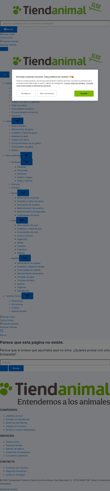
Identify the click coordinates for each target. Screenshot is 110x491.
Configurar (26, 93)
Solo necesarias (47, 93)
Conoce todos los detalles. (74, 83)
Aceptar (84, 93)
